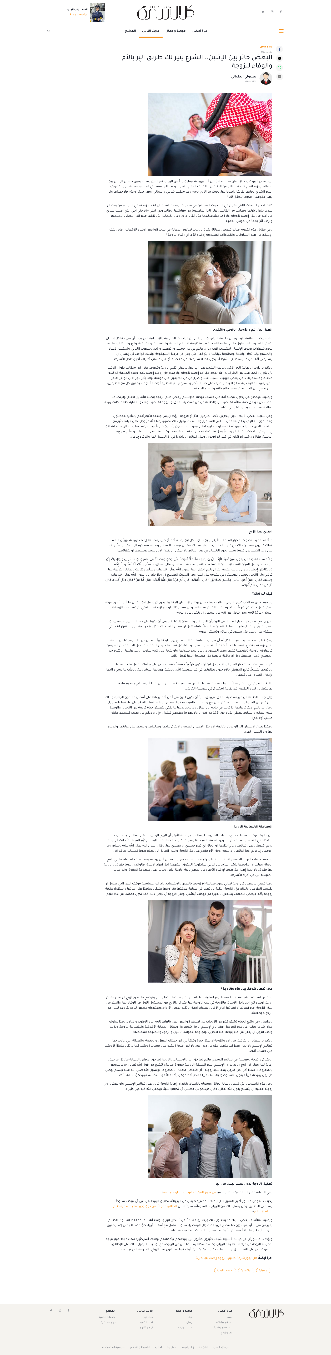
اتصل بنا (172, 1347)
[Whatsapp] (279, 67)
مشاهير (148, 1317)
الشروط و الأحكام (140, 1347)
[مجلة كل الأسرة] (266, 1313)
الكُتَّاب (159, 1347)
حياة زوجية (246, 1271)
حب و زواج (226, 1333)
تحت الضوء (146, 1322)
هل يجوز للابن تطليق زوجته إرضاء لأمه (189, 1193)
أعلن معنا (202, 1347)
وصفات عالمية (107, 1317)
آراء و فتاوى (266, 47)
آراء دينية (263, 1271)
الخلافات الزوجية (225, 1271)
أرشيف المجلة (79, 15)
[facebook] (281, 12)
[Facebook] (279, 49)
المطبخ (130, 31)
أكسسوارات (185, 1328)
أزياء (190, 1317)
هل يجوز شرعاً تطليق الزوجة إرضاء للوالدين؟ (226, 1258)
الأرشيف (187, 1347)
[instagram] (272, 12)
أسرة (229, 1317)
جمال (189, 1322)
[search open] (50, 31)
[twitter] (263, 12)
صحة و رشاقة (224, 1322)
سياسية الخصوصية (113, 1347)
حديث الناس (150, 31)
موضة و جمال (176, 31)
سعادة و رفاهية (223, 1328)
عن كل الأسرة (221, 1347)
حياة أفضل (200, 31)
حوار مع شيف (108, 1322)
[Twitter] (279, 58)
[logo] (165, 12)
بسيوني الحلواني (243, 77)
